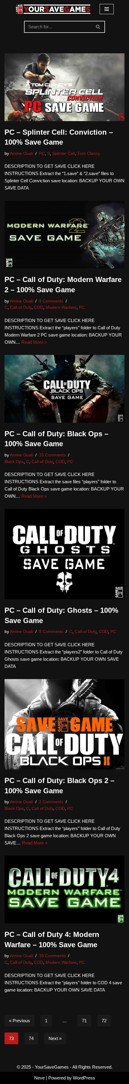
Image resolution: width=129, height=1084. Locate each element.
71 (84, 1020)
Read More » (34, 342)
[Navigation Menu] (107, 9)
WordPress (84, 1077)
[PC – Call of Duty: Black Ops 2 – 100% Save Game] (64, 724)
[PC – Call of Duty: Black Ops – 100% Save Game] (64, 389)
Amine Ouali (21, 153)
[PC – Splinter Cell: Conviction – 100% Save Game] (64, 87)
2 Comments (51, 802)
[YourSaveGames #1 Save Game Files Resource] (53, 9)
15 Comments (52, 455)
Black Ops (14, 461)
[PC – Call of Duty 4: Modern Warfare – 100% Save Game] (64, 889)
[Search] (98, 27)
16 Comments (52, 956)
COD (38, 307)
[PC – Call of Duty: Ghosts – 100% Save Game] (64, 554)
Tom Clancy (88, 153)
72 (104, 1020)
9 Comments (51, 301)
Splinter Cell (63, 153)
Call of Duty (21, 307)
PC (42, 153)
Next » (55, 1038)
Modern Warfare (61, 307)
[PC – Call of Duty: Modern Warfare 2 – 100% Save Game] (64, 234)
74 (31, 1038)
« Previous (19, 1020)
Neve (39, 1077)
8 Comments (51, 631)
